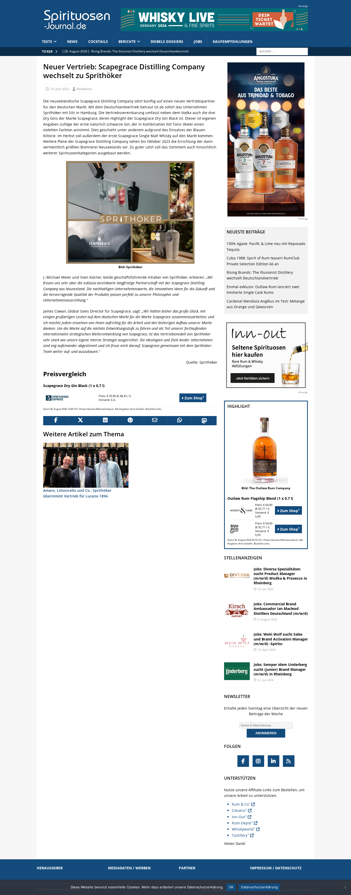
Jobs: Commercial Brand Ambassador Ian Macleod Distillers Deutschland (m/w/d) (281, 608)
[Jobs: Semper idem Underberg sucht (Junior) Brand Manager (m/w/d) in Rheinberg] (237, 671)
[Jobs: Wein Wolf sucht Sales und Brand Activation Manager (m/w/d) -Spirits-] (237, 641)
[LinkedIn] (273, 761)
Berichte (127, 41)
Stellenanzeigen (243, 558)
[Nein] (344, 887)
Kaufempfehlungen (232, 41)
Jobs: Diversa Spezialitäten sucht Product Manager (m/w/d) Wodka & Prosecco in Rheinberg (280, 576)
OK (231, 887)
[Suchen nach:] (282, 51)
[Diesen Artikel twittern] (80, 420)
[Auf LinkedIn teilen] (105, 420)
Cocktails (98, 41)
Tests (47, 41)
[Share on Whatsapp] (179, 420)
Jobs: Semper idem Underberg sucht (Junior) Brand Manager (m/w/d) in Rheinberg (280, 669)
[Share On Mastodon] (204, 420)
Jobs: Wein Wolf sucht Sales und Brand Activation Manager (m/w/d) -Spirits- (281, 639)
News (72, 41)
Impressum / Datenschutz (275, 867)
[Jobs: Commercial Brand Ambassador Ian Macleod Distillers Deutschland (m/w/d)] (237, 610)
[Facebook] (243, 761)
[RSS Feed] (288, 761)
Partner (187, 867)
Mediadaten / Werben (129, 867)
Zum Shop (193, 397)
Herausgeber (50, 867)
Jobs (198, 41)
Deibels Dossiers (167, 41)
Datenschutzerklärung (259, 887)
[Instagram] (258, 761)
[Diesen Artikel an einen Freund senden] (154, 420)
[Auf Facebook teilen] (55, 420)
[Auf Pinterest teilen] (129, 420)
